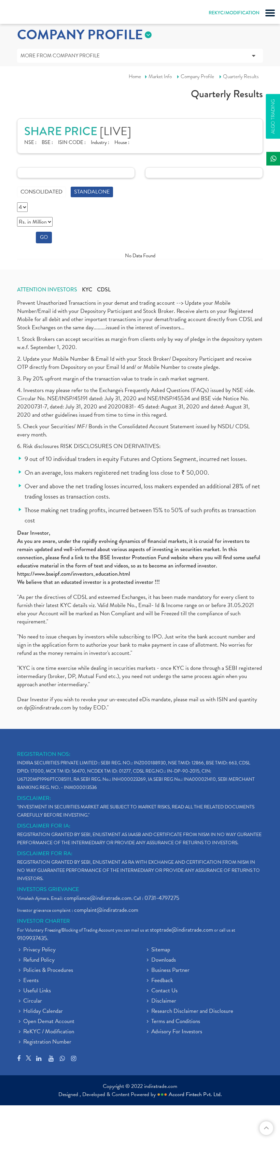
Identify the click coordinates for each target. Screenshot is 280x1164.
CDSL (104, 290)
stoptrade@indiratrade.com (181, 929)
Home (135, 76)
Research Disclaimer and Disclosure (192, 1011)
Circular (32, 1001)
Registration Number (47, 1042)
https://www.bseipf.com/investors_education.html (73, 574)
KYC (87, 290)
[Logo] (22, 13)
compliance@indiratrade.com (97, 898)
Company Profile (197, 76)
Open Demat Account (48, 1021)
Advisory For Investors (176, 1032)
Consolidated (41, 192)
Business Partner (170, 970)
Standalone (92, 192)
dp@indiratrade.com (48, 707)
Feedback (162, 981)
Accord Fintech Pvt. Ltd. (195, 1094)
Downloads (163, 960)
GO (44, 237)
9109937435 (32, 938)
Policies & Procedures (48, 970)
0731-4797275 (161, 898)
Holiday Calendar (43, 1011)
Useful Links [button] (37, 991)
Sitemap (160, 950)
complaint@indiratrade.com (106, 910)
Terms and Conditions (175, 1021)
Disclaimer (163, 1001)
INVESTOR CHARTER (43, 921)
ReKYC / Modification (48, 1032)
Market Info (160, 76)
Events (31, 981)
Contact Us (164, 991)
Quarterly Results (241, 76)
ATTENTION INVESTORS (47, 290)
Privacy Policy (39, 950)
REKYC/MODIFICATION (234, 12)
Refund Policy (39, 960)
